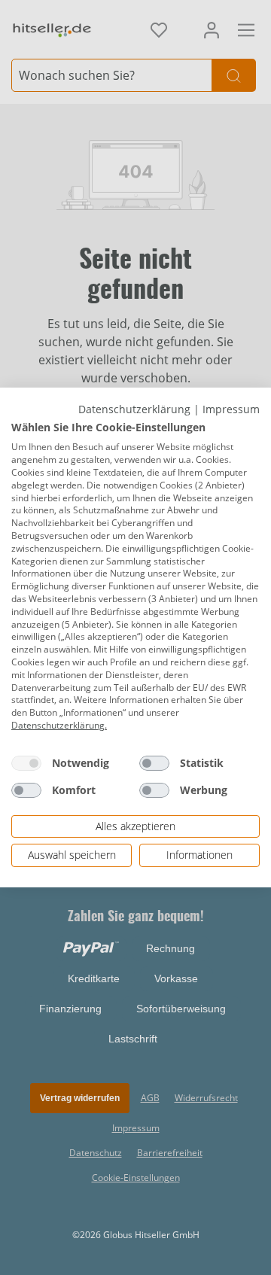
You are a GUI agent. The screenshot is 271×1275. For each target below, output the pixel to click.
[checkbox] (26, 763)
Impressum (231, 409)
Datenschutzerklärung (134, 409)
